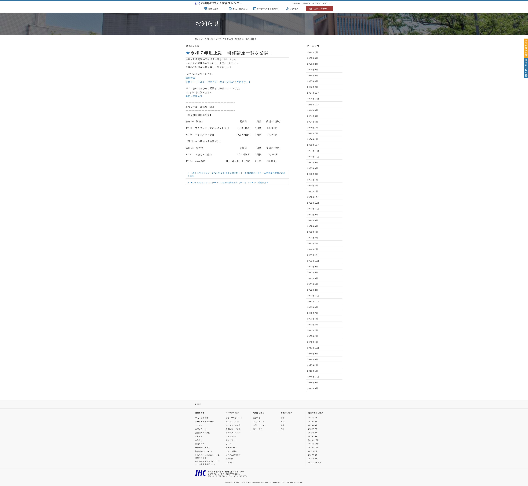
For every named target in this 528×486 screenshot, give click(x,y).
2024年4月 (312, 127)
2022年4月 (312, 232)
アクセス (294, 9)
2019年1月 (312, 371)
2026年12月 (313, 448)
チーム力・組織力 (233, 425)
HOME (198, 404)
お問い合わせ (320, 8)
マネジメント (258, 422)
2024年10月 (313, 104)
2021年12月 (313, 255)
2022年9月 (312, 214)
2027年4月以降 (314, 462)
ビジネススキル (232, 422)
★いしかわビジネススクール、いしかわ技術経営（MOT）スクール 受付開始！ (230, 182)
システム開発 (231, 451)
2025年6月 (312, 75)
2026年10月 (313, 440)
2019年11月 (313, 348)
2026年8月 (313, 433)
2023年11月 (313, 151)
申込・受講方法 (240, 9)
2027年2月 (313, 455)
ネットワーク (231, 440)
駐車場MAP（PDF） (204, 451)
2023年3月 (312, 185)
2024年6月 (312, 122)
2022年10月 (313, 209)
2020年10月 (313, 301)
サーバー (229, 444)
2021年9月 (312, 267)
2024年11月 (313, 99)
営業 (282, 425)
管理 (282, 429)
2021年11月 (313, 261)
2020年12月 (313, 296)
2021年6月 (312, 278)
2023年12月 (313, 145)
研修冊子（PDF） (202, 448)
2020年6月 (312, 319)
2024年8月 (312, 116)
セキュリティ (231, 436)
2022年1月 (312, 249)
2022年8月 (312, 220)
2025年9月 (312, 70)
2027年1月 (313, 451)
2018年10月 (313, 377)
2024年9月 (312, 110)
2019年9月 (312, 353)
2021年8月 (312, 272)
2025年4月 (312, 81)
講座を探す (213, 9)
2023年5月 (312, 180)
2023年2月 (312, 191)
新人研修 (229, 459)
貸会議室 (306, 3)
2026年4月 (313, 418)
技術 (282, 418)
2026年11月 (313, 444)
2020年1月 (312, 342)
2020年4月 (312, 330)
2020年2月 (312, 336)
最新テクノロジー (233, 433)
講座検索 (190, 78)
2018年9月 (312, 382)
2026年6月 (312, 58)
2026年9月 (313, 436)
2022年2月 (312, 243)
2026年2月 (312, 64)
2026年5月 (313, 422)
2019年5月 (312, 359)
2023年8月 (312, 168)
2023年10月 (313, 157)
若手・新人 (257, 429)
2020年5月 (312, 324)
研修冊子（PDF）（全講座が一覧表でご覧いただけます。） (218, 82)
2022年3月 (312, 238)
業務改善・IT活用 (233, 429)
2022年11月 (313, 203)
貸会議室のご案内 (202, 433)
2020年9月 (312, 307)
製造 (282, 422)
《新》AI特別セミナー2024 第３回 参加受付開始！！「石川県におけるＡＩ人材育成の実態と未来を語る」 (237, 174)
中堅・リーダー (259, 425)
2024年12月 (313, 93)
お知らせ (296, 3)
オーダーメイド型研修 (267, 9)
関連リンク (328, 3)
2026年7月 (312, 52)
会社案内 (317, 3)
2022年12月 (313, 197)
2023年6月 (312, 174)
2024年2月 (312, 133)
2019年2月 (312, 365)
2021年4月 (312, 284)
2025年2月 (312, 87)
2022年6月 (312, 226)
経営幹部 (257, 418)
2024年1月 (312, 139)
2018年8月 (312, 388)
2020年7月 (312, 313)
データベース (231, 448)
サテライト (230, 462)
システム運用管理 (233, 455)
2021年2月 (312, 290)
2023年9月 (312, 162)
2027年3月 (313, 459)
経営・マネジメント (234, 418)
